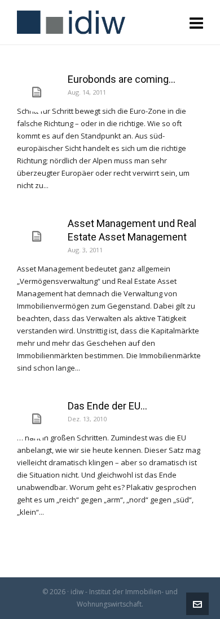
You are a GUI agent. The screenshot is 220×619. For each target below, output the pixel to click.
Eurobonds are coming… (121, 79)
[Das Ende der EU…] (36, 419)
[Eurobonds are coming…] (36, 92)
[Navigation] (196, 22)
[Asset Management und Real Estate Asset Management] (36, 236)
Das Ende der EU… (107, 406)
